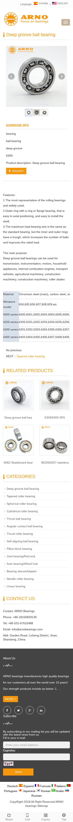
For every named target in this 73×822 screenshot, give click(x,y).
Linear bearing (16, 586)
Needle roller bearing (20, 578)
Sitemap (42, 805)
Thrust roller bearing (20, 533)
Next (61, 76)
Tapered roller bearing (30, 356)
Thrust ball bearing (19, 518)
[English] (60, 4)
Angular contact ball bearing (25, 526)
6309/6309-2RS (55, 417)
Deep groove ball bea (18, 417)
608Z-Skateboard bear (18, 462)
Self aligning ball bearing (22, 541)
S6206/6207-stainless (55, 462)
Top (64, 819)
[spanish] (41, 4)
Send (18, 772)
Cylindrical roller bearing (22, 511)
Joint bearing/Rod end (21, 556)
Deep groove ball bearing (23, 488)
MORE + (10, 699)
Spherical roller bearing (21, 503)
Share (9, 819)
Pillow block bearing (19, 548)
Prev (11, 76)
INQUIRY (17, 171)
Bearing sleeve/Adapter (22, 571)
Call (27, 819)
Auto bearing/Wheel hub (22, 563)
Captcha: (9, 750)
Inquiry (45, 819)
